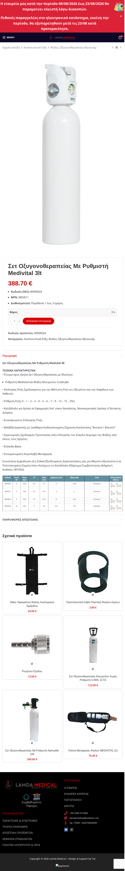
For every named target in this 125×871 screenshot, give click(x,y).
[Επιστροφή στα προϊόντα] (117, 48)
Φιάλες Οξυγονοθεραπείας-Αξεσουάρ (73, 47)
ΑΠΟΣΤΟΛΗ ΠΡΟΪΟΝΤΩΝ (17, 833)
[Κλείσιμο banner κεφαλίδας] (121, 16)
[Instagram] (72, 830)
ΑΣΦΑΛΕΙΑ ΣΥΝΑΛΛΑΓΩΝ (17, 839)
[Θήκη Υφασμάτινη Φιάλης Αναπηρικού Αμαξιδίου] (32, 571)
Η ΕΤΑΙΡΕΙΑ (70, 788)
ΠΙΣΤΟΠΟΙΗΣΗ (73, 800)
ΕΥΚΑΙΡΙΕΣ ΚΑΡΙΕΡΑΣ (76, 794)
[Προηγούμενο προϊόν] (113, 48)
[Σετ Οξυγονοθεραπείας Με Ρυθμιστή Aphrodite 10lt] (32, 719)
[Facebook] (66, 830)
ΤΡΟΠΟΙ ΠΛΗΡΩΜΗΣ (15, 827)
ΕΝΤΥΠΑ (69, 806)
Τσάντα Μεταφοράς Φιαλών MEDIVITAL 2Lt (93, 750)
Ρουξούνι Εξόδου (32, 671)
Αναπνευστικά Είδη (35, 47)
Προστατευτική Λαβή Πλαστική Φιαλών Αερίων (93, 602)
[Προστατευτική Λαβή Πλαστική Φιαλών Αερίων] (93, 571)
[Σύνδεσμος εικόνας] (31, 784)
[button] (32, 595)
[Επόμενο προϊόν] (121, 48)
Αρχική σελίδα (11, 47)
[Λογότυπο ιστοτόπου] (62, 37)
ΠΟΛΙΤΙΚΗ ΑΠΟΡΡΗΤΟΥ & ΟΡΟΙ (21, 845)
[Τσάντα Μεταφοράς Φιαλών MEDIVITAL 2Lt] (93, 719)
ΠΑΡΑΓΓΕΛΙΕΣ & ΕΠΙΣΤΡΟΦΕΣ (19, 821)
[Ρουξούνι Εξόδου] (32, 643)
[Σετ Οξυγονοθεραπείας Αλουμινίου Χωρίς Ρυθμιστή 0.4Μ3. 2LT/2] (93, 645)
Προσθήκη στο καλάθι (38, 321)
